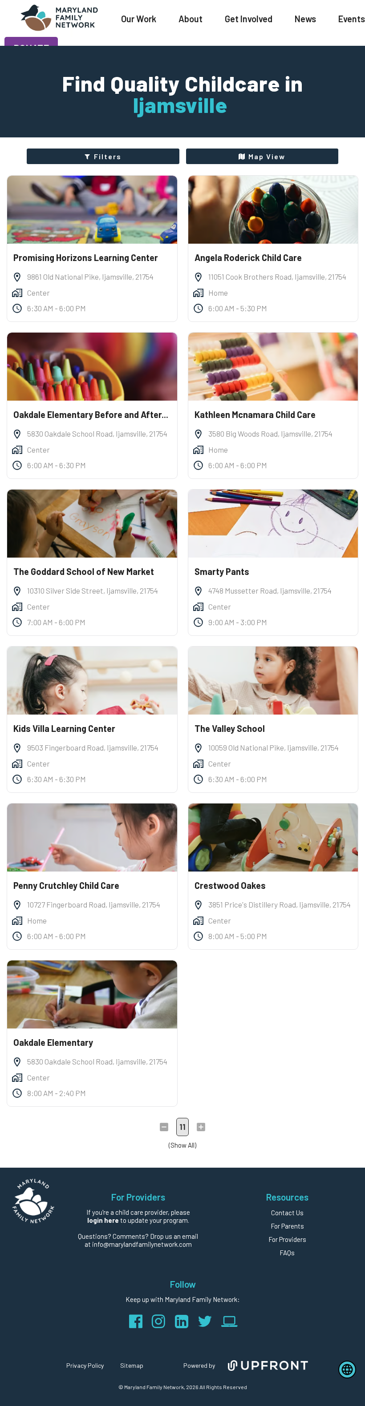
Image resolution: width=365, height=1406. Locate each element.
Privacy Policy (85, 1365)
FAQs (287, 1253)
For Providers (287, 1239)
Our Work (138, 18)
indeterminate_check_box (164, 1127)
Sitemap (131, 1365)
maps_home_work (17, 292)
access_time (17, 308)
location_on (17, 277)
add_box (201, 1127)
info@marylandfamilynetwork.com (142, 1244)
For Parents (287, 1226)
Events (351, 18)
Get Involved (248, 18)
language (347, 1369)
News (305, 18)
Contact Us (287, 1213)
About (190, 18)
